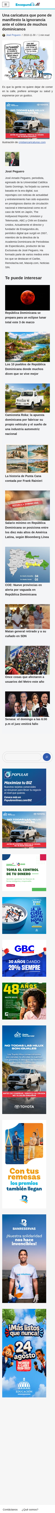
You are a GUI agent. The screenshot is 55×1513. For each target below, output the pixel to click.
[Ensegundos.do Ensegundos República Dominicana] (28, 4)
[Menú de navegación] (5, 4)
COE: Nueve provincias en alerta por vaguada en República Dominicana (23, 589)
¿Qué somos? (30, 1509)
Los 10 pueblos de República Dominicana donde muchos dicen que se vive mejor (25, 369)
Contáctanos (10, 1509)
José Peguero (13, 35)
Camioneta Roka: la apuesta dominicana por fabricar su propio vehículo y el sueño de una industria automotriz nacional (25, 424)
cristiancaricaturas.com (32, 142)
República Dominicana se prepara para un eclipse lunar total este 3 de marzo (25, 317)
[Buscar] (47, 757)
